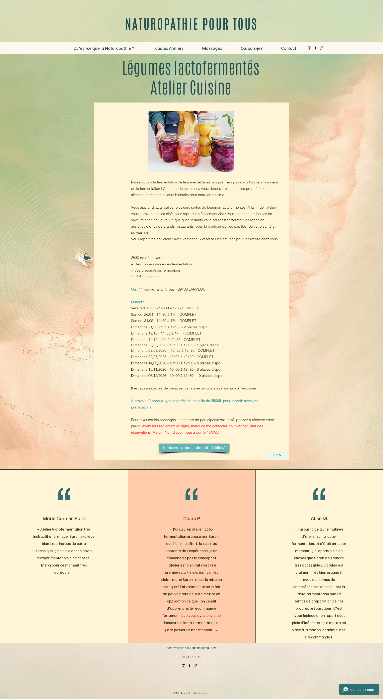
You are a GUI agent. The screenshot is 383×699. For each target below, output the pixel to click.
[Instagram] (309, 48)
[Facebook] (315, 48)
